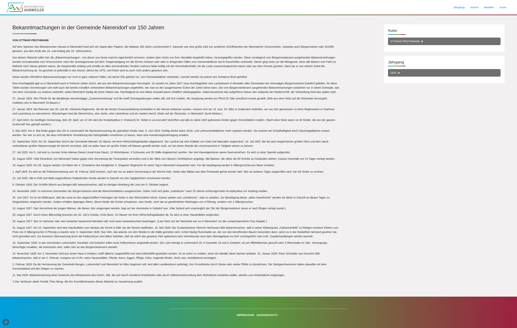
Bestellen (489, 7)
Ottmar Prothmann (405, 41)
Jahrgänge (459, 7)
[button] (6, 322)
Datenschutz (267, 315)
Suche (502, 7)
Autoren (474, 7)
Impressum (245, 315)
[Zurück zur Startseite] (25, 7)
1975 (393, 72)
